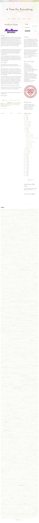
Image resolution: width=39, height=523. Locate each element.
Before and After (21, 233)
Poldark (2, 420)
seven (27, 449)
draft (11, 282)
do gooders (26, 278)
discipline (7, 278)
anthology (7, 223)
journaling (13, 348)
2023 (26, 119)
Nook (12, 403)
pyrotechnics (33, 427)
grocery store (11, 313)
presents (18, 422)
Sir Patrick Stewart (25, 451)
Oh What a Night (3, 407)
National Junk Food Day (20, 392)
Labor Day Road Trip (24, 354)
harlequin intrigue (3, 319)
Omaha (24, 407)
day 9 (12, 272)
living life (2, 361)
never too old (14, 398)
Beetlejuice (16, 233)
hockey (13, 325)
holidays (31, 329)
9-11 (12, 211)
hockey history (6, 326)
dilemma (22, 277)
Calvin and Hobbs (31, 246)
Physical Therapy (28, 145)
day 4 (3, 272)
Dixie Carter (23, 278)
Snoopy (5, 454)
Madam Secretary (15, 365)
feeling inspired (36, 294)
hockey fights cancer (35, 325)
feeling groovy (31, 294)
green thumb (36, 312)
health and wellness (29, 320)
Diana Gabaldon (35, 276)
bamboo (17, 229)
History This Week (9, 325)
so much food (14, 454)
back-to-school (25, 228)
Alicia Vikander (6, 218)
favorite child (31, 293)
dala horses (14, 269)
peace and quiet (28, 413)
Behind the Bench (26, 233)
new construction (30, 398)
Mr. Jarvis (15, 383)
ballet (15, 229)
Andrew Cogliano (29, 221)
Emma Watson (12, 287)
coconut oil (11, 259)
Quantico (37, 427)
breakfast (26, 241)
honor (4, 331)
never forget (3, 398)
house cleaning (9, 332)
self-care (21, 448)
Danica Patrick (8, 270)
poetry (37, 419)
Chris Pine (26, 253)
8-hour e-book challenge (5, 211)
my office (11, 386)
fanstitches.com (7, 293)
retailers (21, 436)
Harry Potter (18, 319)
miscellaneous (24, 376)
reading (37, 430)
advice (14, 216)
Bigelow (26, 235)
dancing (27, 269)
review (2, 437)
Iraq (12, 342)
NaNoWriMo (15, 389)
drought (35, 282)
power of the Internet (14, 421)
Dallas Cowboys (18, 269)
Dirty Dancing (31, 277)
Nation (8, 390)
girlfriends (17, 307)
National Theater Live (32, 396)
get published (23, 305)
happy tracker (14, 318)
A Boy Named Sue (16, 211)
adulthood (6, 215)
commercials (14, 260)
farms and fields (12, 293)
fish (26, 296)
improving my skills (10, 338)
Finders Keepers (35, 295)
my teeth (32, 386)
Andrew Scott (34, 221)
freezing (33, 300)
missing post (16, 377)
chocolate (8, 253)
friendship (34, 301)
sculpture (22, 445)
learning (23, 356)
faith (24, 290)
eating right (36, 284)
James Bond (8, 344)
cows (4, 265)
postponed (35, 420)
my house (29, 385)
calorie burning (19, 246)
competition (18, 260)
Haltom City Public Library (31, 314)
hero (1, 323)
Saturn (16, 444)
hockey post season (6, 327)
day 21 (31, 271)
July (26, 128)
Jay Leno (28, 344)
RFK (20, 437)
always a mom (34, 218)
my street (26, 386)
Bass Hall (36, 230)
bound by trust (36, 240)
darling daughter (21, 270)
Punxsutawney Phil (15, 427)
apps (5, 224)
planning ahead (17, 417)
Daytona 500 (15, 272)
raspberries (15, 430)
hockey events (25, 325)
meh (1, 372)
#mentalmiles (24, 209)
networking (36, 397)
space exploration (3, 455)
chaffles (2, 251)
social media (19, 454)
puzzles (30, 427)
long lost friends (25, 361)
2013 (9, 210)
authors (4, 227)
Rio (26, 437)
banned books (13, 230)
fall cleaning (29, 290)
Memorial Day (28, 132)
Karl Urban (22, 349)
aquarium (7, 224)
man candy (10, 366)
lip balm (24, 360)
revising (7, 437)
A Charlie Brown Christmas (23, 211)
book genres (25, 239)
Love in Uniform (18, 362)
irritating (14, 342)
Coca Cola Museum (6, 259)
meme (7, 372)
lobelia (15, 361)
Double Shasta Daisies (16, 281)
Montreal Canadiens (19, 379)
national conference (10, 391)
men (30, 372)
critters (35, 266)
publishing (15, 426)
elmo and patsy (5, 287)
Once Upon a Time (28, 407)
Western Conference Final (5, 105)
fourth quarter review (13, 300)
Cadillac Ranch (29, 245)
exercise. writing (6, 289)
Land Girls (36, 354)
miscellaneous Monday (5, 104)
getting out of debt (21, 306)
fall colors (32, 290)
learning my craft (27, 356)
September (28, 125)
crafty (23, 265)
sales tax (5, 443)
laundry (23, 355)
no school (17, 402)
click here (25, 47)
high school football (20, 323)
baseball (33, 230)
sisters (33, 451)
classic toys (10, 258)
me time (7, 371)
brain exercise (10, 241)
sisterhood (29, 451)
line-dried (10, 360)
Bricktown (36, 241)
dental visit (20, 275)
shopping (19, 450)
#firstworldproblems (15, 209)
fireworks (12, 296)
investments (5, 342)
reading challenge (3, 431)
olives (12, 407)
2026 (26, 115)
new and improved (19, 398)
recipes (2, 432)
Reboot (24, 431)
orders (27, 409)
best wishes (7, 235)
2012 (26, 168)
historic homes (24, 324)
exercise (34, 288)
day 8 (10, 272)
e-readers (25, 283)
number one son (20, 404)
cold (20, 259)
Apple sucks (34, 223)
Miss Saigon (12, 377)
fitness (30, 296)
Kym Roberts (12, 354)
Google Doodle (9, 311)
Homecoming (29, 330)
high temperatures (6, 324)
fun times (10, 302)
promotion (12, 425)
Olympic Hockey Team (16, 407)
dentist (23, 275)
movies (4, 383)
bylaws (22, 245)
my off (9, 386)
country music (8, 264)
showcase (24, 450)
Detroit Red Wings (21, 276)
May (26, 131)
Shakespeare (36, 449)
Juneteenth (3, 349)
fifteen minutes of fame (12, 295)
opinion (13, 409)
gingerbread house (12, 307)
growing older (20, 313)
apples (37, 223)
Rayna (24, 430)
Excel (29, 288)
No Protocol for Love (12, 402)
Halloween (24, 314)
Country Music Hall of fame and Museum (17, 264)
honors (6, 331)
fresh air (7, 301)
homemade (32, 330)
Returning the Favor (31, 436)
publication (36, 425)
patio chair (10, 413)
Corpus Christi (24, 263)
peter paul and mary (13, 415)
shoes (17, 450)
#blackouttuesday (9, 209)
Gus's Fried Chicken (7, 314)
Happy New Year (32, 317)
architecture (16, 224)
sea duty (25, 445)
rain (14, 428)
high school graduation (27, 323)
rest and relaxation (9, 436)
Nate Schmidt (36, 389)
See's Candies (7, 448)
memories (15, 372)
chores (15, 253)
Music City (36, 383)
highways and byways (12, 324)
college (31, 259)
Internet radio (36, 341)
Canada (4, 247)
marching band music (18, 367)
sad (17, 442)
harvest (8, 320)
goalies (18, 308)
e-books (22, 283)
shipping (14, 450)
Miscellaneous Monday (29, 135)
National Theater (26, 396)
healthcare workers (35, 320)
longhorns (34, 361)
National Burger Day (35, 390)
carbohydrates (4, 248)
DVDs (20, 283)
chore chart (12, 253)
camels (35, 246)
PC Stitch (23, 413)
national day (21, 391)
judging (25, 348)
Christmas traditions (8, 257)
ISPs (16, 342)
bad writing (5, 229)
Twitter (11, 100)
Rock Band (16, 438)
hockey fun (2, 326)
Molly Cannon (9, 378)
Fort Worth (5, 299)
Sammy (16, 443)
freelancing (29, 300)
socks (22, 454)
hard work (25, 318)
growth (27, 313)
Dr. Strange (8, 282)
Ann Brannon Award (18, 222)
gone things (33, 308)
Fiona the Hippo (8, 296)
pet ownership (7, 415)
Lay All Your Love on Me (34, 355)
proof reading (17, 425)
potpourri (6, 421)
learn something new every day (17, 356)
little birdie (29, 360)
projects (5, 425)
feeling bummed (26, 294)
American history (5, 221)
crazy (37, 265)
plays (13, 419)
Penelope (14, 414)
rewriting (18, 437)
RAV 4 (18, 430)
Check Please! (33, 251)
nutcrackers (24, 404)
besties (10, 235)
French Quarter (3, 301)
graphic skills (15, 312)
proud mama (31, 425)
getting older (10, 306)
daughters (31, 270)
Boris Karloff (27, 240)
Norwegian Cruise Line (32, 403)
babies (34, 227)
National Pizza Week (15, 395)
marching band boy (4, 367)
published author (3, 426)
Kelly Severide (11, 350)
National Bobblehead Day (28, 390)
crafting (18, 265)
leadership (10, 356)
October (27, 124)
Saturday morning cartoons (10, 444)
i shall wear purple (22, 336)
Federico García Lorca (7, 294)
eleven (2, 287)
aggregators (29, 216)
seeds (10, 448)
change (8, 251)
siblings (27, 450)
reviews (4, 437)
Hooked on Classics (10, 331)
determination (16, 276)
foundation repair (3, 300)
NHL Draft (10, 401)
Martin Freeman (30, 368)
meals (9, 371)
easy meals (22, 284)
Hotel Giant (36, 331)
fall (26, 290)
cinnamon (28, 257)
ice (34, 336)
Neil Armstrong (24, 397)
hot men (27, 331)
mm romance (34, 377)
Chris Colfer (18, 253)
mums (24, 383)
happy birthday (35, 315)
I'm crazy (26, 336)
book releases (5, 240)
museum (31, 383)
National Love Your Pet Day (28, 392)
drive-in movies (19, 282)
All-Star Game (24, 218)
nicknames (17, 401)
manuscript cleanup (15, 366)
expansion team (18, 289)
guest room (34, 313)
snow (8, 454)
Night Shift (28, 401)
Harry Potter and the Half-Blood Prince (27, 319)
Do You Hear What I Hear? (32, 278)
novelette (13, 404)
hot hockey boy (17, 331)
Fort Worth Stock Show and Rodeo (27, 299)
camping (2, 247)
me (4, 371)
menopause (33, 372)
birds (3, 236)
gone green (29, 308)
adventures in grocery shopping (26, 215)
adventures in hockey (8, 103)
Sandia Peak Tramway (28, 443)
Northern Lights (26, 403)
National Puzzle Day (21, 395)
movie (21, 380)
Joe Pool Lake (13, 347)
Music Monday (10, 384)
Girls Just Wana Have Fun (23, 307)
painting (14, 411)
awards (20, 227)
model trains (5, 378)
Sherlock (2, 450)
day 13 (13, 271)
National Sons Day (35, 395)
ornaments (10, 410)
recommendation (6, 432)
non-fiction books (8, 403)
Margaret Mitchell (6, 368)
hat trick (10, 320)
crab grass (14, 265)
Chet (1, 252)
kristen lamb (3, 354)
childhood (10, 252)
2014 (26, 165)
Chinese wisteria (3, 253)
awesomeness (27, 227)
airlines (15, 217)
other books (14, 410)
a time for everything (28, 212)
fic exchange (2, 295)
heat (11, 321)
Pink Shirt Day (23, 416)
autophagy (10, 227)
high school (14, 323)
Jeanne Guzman (34, 344)
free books (23, 300)
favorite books (27, 293)
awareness (23, 227)
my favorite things (25, 385)
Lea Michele (6, 356)
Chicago (3, 252)
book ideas (28, 239)
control (2, 263)
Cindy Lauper (25, 257)
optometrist (16, 409)
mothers (6, 380)
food (21, 297)
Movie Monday (24, 380)
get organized (18, 305)
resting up (18, 436)
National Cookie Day (16, 391)
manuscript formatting (21, 366)
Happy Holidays (15, 317)
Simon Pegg (9, 451)
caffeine (32, 245)
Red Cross (13, 432)
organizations (33, 409)
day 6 (7, 272)
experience (28, 289)
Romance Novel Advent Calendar (8, 439)
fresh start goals (11, 301)
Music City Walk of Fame (4, 384)
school (9, 445)
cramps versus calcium (27, 265)
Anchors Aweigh (21, 221)
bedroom (8, 233)
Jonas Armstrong (5, 348)
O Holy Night (31, 404)
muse (29, 383)
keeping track (7, 350)
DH (32, 276)
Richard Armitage (23, 437)
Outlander (31, 410)
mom (18, 378)
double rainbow (10, 281)
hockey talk (3, 329)
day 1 (5, 271)
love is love (23, 362)
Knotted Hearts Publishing (32, 353)
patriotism (13, 413)
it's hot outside (6, 343)
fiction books (7, 295)
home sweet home (23, 330)
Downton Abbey (26, 281)
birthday (10, 236)
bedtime (11, 233)
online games (26, 408)
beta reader (13, 235)
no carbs (35, 401)
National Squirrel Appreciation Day (12, 396)
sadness (25, 442)
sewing (33, 449)
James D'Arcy (12, 344)
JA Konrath (26, 343)
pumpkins (11, 427)
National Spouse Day (4, 396)
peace (25, 413)
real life (12, 431)
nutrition (27, 404)
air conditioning (8, 217)
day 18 (23, 271)
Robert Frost (9, 438)
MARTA (27, 368)
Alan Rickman (21, 217)
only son (2, 409)
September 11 (6, 449)
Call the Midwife (14, 246)
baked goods (10, 229)
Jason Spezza (24, 344)
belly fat (29, 234)
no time (21, 402)
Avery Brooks (17, 227)
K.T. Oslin (19, 349)
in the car (34, 338)
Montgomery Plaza (6, 379)
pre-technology (27, 421)
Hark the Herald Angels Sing (31, 318)
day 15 (17, 271)
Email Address (27, 27)
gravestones (25, 312)
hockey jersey (21, 326)
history (5, 325)
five (32, 296)
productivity (21, 424)
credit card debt (17, 266)
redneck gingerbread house (10, 433)
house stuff (14, 332)
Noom (14, 403)
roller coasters (32, 438)
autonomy (7, 227)
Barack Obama (18, 230)
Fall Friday (35, 290)
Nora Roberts (17, 403)
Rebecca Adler (21, 431)
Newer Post (3, 113)
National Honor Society (7, 392)
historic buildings (19, 324)
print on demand (7, 424)
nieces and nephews (23, 401)
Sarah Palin (4, 444)
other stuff (17, 410)
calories (27, 246)
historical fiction (32, 324)
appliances (2, 224)
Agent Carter (20, 216)
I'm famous (32, 336)
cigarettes (18, 257)
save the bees (22, 444)
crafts (21, 265)
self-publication (30, 448)
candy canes (19, 247)
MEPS (11, 373)
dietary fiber (12, 277)
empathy (21, 287)
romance (2, 439)
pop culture (13, 420)
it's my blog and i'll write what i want (14, 343)
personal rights (28, 414)
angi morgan (11, 222)
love (15, 362)
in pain (27, 338)
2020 (26, 157)
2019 (26, 158)
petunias (33, 415)
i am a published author (16, 335)
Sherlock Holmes (6, 450)
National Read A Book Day (28, 395)
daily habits (8, 269)
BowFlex (2, 241)
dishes (17, 278)
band (22, 229)
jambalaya (5, 344)
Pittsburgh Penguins (35, 416)
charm (25, 251)
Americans (13, 221)
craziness (34, 265)
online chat (8, 408)
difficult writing (18, 277)
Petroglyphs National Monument (25, 415)
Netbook (31, 397)
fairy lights (22, 290)
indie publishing (31, 339)
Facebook (6, 100)
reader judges (33, 430)
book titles (17, 240)
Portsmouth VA (25, 420)
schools (12, 445)
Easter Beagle (15, 284)
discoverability (14, 278)
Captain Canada (23, 247)
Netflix (34, 397)
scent (37, 444)
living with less (10, 361)
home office (13, 330)
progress (30, 424)
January (27, 152)
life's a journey (3, 360)
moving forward (11, 383)
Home (11, 113)
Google (6, 311)
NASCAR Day (22, 389)
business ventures (4, 245)
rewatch (16, 437)
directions (27, 277)
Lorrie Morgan (5, 362)
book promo (32, 239)
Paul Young (19, 413)
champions (4, 251)
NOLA (5, 403)
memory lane (20, 372)
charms (27, 251)
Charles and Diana (16, 251)
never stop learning (8, 398)
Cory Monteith (28, 263)
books (13, 103)
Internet (32, 341)
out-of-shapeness (22, 410)
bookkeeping (20, 240)
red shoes (17, 432)
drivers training (29, 282)
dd (19, 272)
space (37, 454)
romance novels (15, 439)
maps (25, 366)
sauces (18, 444)
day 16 (19, 271)
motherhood (3, 380)
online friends (22, 408)
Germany (9, 305)
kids (13, 351)
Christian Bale (30, 253)
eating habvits (28, 284)
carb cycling (34, 247)
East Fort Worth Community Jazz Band (7, 284)
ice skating (7, 337)
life (24, 359)
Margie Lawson (11, 368)
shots (21, 450)
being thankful (25, 234)
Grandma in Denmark (9, 312)
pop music (17, 420)
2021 (26, 155)
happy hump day (20, 317)
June (27, 129)
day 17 (21, 271)
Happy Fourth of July (8, 317)
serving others (21, 449)
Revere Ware (36, 436)
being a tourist (36, 233)
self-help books (25, 448)
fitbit (28, 296)
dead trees (24, 272)
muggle (18, 383)
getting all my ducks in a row (33, 305)
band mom (8, 230)
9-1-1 (11, 211)
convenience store (6, 263)
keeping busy (3, 350)
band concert (34, 229)
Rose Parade (29, 439)
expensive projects (23, 289)
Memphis (23, 372)
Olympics (21, 407)
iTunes (24, 343)
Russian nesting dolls (6, 442)
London (22, 361)
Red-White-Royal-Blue (35, 432)
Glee (8, 308)
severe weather (30, 449)
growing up (24, 313)
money (37, 378)
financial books (25, 295)
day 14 (15, 271)
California (6, 246)
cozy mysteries (10, 265)
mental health (5, 373)
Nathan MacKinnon (3, 390)
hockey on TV (26, 326)
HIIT (16, 324)
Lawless (30, 355)
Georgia (2, 305)
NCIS (11, 397)
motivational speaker (17, 380)
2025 (26, 117)
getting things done (33, 306)
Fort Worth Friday (18, 299)
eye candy (35, 289)
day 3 (1, 272)
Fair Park (14, 290)
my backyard (25, 384)
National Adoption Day (15, 390)
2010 (26, 171)
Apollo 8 (25, 223)
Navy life (9, 397)
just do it (9, 349)
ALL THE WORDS (19, 218)
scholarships (6, 445)
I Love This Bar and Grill (11, 336)
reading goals (9, 431)
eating (25, 284)
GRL (7, 313)
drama (13, 282)
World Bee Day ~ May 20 (30, 136)
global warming (11, 308)
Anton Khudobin (12, 223)
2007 (26, 175)
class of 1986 (2, 258)
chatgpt (30, 251)
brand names (19, 241)
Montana (2, 379)
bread (22, 241)
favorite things (36, 293)
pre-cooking (19, 421)
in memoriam (24, 338)
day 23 (35, 271)
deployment (28, 275)
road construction (33, 437)
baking (13, 229)
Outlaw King (35, 410)
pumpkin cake (7, 427)
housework (30, 332)
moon (23, 379)
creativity (13, 266)
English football (5, 288)
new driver (35, 398)
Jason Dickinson (20, 344)
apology (28, 223)
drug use (5, 283)
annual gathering (3, 223)
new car (26, 398)
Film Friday (18, 295)
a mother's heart (35, 211)
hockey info (10, 326)
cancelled (7, 247)
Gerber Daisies (5, 305)
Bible (21, 235)
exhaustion (14, 289)
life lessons (36, 359)
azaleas (32, 227)
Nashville (26, 389)
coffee (18, 259)
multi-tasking (21, 383)
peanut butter (10, 414)
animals (14, 222)
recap (37, 431)
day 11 (9, 271)
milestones (15, 374)
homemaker (36, 330)
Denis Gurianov (7, 275)
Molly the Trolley (14, 378)
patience (7, 413)
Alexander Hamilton (35, 217)
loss (14, 362)
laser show (15, 355)
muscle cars (26, 383)
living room (5, 361)
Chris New (22, 253)
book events (21, 239)
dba (18, 272)
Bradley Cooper (5, 241)
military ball (28, 374)
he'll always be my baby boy (21, 320)
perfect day (18, 414)
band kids (5, 230)
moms (20, 378)
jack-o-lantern (33, 343)
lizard (13, 361)
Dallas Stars (23, 269)
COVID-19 (33, 264)
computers (29, 260)
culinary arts (2, 269)
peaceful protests (33, 413)
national (10, 390)
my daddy (5, 385)
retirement (24, 436)
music (34, 383)
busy (13, 245)
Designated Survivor (35, 275)
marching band (35, 366)
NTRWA (16, 404)
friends (27, 301)
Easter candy (19, 284)
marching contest (25, 367)
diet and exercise (6, 277)
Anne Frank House (28, 222)
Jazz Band (30, 344)
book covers (17, 239)
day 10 (7, 271)
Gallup (37, 302)
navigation (6, 397)
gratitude (22, 312)
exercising (10, 289)
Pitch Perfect (29, 416)
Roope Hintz (25, 439)
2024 (26, 118)
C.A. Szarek (25, 245)
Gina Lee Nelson (7, 307)
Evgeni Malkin (26, 288)
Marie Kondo (16, 368)
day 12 (11, 271)
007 (26, 209)
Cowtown (6, 265)
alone (30, 218)
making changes (33, 365)
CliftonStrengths (23, 258)
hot (13, 331)
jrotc (22, 348)
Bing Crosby (29, 235)
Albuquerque (27, 217)
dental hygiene (16, 275)
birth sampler (6, 236)
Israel (18, 342)
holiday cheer (28, 329)
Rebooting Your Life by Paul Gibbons (30, 431)
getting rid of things (27, 306)
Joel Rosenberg (17, 347)
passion (2, 413)
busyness (15, 245)
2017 (26, 161)
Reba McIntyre (16, 431)
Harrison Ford (8, 319)
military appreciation (22, 374)
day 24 (37, 271)
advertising (10, 216)
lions (12, 360)
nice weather (14, 401)
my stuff (29, 386)
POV (10, 421)
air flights (12, 217)
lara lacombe (8, 355)
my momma (6, 386)
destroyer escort (11, 276)
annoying (37, 222)
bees (13, 233)
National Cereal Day (3, 391)
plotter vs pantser (16, 419)
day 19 (25, 271)
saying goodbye (31, 444)
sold (24, 454)
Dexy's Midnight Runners (28, 276)
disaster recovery (3, 278)
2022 (26, 154)
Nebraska (14, 397)
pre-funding (23, 421)
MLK (31, 377)
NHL (8, 401)
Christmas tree (14, 257)
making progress (6, 366)
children (20, 252)
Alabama (17, 217)
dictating (2, 277)
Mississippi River (20, 377)
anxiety (20, 223)
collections (27, 259)
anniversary (33, 222)
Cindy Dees (21, 257)
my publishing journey (17, 386)
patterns (16, 413)
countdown (32, 263)
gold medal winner (24, 308)
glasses (6, 308)
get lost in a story (13, 305)
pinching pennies (18, 416)
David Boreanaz (36, 270)
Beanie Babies (5, 233)
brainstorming (15, 241)
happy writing (18, 318)
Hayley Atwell (15, 320)
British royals (7, 242)
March (27, 150)
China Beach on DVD (35, 252)
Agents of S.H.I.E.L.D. (25, 216)
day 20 (29, 271)
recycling (10, 432)
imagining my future (30, 337)
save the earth (26, 444)
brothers (27, 242)
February (27, 151)
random (25, 428)
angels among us (5, 222)
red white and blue (23, 432)
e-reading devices (29, 283)
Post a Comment (3, 108)
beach (1, 233)
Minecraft (35, 374)
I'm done (29, 336)
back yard (15, 228)
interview (2, 342)
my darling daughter (10, 385)
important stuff (36, 337)
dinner (24, 277)
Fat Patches (22, 293)
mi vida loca (20, 373)
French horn (36, 300)
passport (4, 413)
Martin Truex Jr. (36, 368)
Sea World (28, 445)
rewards (13, 437)
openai (9, 409)
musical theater (20, 384)
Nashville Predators (31, 389)
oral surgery (20, 409)
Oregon (29, 409)
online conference (16, 408)
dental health (12, 275)
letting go (5, 359)
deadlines (28, 272)
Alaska (24, 217)
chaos (10, 251)
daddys (6, 269)
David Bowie (3, 271)
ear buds (33, 283)
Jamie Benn (16, 344)
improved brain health (4, 338)
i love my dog (36, 335)
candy (16, 247)
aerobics (16, 216)
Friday (15, 301)
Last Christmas (20, 355)
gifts (3, 307)
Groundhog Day (15, 313)
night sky (31, 401)
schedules (2, 445)
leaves (36, 356)
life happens (27, 359)
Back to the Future (7, 228)
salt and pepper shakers (10, 443)
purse (22, 427)
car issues (27, 247)
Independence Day (12, 339)
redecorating (3, 433)
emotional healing (17, 287)
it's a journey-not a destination (24, 342)
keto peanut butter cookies (24, 350)
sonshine (34, 454)
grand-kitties (31, 311)
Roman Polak (36, 438)
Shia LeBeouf (11, 450)
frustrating (2, 302)
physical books (5, 416)
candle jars (10, 247)
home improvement (7, 330)
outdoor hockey (27, 410)
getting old (6, 306)
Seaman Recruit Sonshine (34, 445)
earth (36, 283)
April (27, 148)
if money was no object (17, 337)
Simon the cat (13, 451)
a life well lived (30, 211)
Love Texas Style (34, 362)
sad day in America (21, 442)
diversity (20, 278)
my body (29, 384)
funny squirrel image (23, 302)
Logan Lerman (19, 361)
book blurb (7, 239)
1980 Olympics (4, 210)
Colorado (33, 259)
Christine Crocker (35, 253)
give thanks (36, 307)
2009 (26, 172)
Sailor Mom (34, 442)
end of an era (32, 287)
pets (31, 415)
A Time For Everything (19, 9)
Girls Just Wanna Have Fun (31, 307)
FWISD (30, 302)
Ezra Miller (2, 290)
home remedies (18, 330)
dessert (7, 276)
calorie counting (23, 246)
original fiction (6, 410)
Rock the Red (20, 438)
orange (23, 409)
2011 (26, 169)
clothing (33, 258)
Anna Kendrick (23, 222)
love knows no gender (28, 362)
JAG (36, 343)
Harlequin (36, 318)
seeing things (13, 448)
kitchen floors (16, 353)
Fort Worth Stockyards (35, 299)
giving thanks (3, 308)
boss (30, 240)
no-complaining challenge (26, 402)
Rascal (13, 430)
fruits (37, 301)
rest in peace (14, 436)
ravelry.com (21, 430)
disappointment (35, 277)
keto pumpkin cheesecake (32, 350)
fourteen (8, 300)
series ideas (17, 449)
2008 (26, 174)
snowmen (10, 454)
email (9, 287)
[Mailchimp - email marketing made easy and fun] (35, 31)
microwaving (36, 373)
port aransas (20, 420)
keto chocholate (17, 350)
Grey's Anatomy (3, 313)
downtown (30, 281)
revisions (9, 437)
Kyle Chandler (8, 354)
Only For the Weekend (35, 408)
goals (21, 308)
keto (14, 350)
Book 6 (5, 239)
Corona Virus (20, 263)
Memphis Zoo (27, 372)
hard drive (21, 318)
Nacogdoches (6, 389)
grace (16, 311)
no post (8, 402)
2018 (18, 210)
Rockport (28, 438)
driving (33, 282)
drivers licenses (24, 282)
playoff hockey (7, 419)
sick (28, 450)
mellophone (4, 372)
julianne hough (31, 348)
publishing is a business (28, 426)
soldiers (26, 454)
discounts (10, 278)
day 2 (27, 271)
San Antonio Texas (22, 443)
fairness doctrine (17, 290)
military (18, 374)
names (9, 389)
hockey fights (30, 325)
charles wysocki (21, 251)
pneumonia (24, 419)
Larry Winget (12, 355)
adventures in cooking (16, 215)
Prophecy (20, 425)
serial (13, 449)
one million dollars (3, 408)
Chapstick (12, 251)
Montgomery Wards (12, 379)
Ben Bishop (33, 234)
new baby (23, 398)
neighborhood (20, 397)
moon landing (26, 379)
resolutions (3, 436)
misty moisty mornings (26, 377)
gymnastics (18, 314)
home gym (2, 330)
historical (28, 324)
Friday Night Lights (20, 301)
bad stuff (35, 228)
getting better (3, 306)
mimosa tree (32, 374)
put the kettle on (26, 427)
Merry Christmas (15, 373)
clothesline (29, 258)
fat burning (19, 293)
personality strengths (34, 414)
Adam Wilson (2, 215)
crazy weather (3, 266)
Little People (33, 360)
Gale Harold (34, 302)
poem (35, 419)
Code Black (15, 259)
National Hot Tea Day (14, 392)
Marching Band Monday (11, 367)
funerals (13, 302)
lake (28, 354)
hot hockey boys (22, 331)
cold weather (23, 259)
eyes (37, 289)
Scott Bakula (15, 445)
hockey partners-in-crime (32, 326)
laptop (5, 355)
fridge (24, 301)
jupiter (7, 349)
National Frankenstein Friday (27, 391)
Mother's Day (35, 379)
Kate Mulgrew (36, 349)
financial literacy (30, 295)
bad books (29, 228)
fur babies (27, 302)
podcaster (29, 419)
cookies (10, 263)
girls (19, 307)
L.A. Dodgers (16, 354)
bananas (20, 229)
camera (37, 246)
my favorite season (19, 385)
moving (7, 383)
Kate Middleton (32, 349)
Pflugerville (36, 415)
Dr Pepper (33, 281)
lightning (7, 360)
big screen (23, 235)
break (24, 241)
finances (21, 295)
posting (32, 420)
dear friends (32, 272)
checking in (36, 251)
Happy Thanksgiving (8, 318)
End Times (36, 287)
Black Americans (17, 236)
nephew (28, 397)
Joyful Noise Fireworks (18, 348)
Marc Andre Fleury (29, 366)
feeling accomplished (21, 294)
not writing (7, 404)
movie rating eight (31, 380)
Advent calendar (10, 215)
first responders (23, 296)
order (25, 409)
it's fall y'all (30, 342)
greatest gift (32, 312)
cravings (32, 265)
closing (27, 258)
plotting (21, 419)
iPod (10, 342)
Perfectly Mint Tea (23, 414)
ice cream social (3, 337)
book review (9, 240)
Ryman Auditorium (14, 442)
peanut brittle (5, 414)
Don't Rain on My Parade (4, 281)
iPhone (8, 342)
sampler (18, 443)
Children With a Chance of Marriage (27, 252)
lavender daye (26, 355)
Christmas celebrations (31, 254)
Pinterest (26, 416)
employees (24, 287)
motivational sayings (11, 380)
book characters (12, 239)
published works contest (10, 426)
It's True (21, 343)
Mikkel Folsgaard (10, 374)
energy (2, 288)
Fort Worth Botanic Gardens (11, 299)
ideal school (12, 337)
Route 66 (32, 439)
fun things (7, 302)
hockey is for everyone (15, 326)
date (29, 270)
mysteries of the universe (14, 104)
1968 (1, 210)
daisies (11, 269)
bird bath (33, 235)
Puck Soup (34, 426)
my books (33, 384)
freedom (26, 300)
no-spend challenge (33, 402)
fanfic (4, 293)
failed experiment (9, 290)
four (6, 300)
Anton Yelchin (17, 223)
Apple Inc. (31, 223)
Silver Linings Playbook (4, 451)
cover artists (30, 264)
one (31, 407)
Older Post (19, 113)
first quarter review (17, 296)
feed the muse (12, 294)
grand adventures (26, 311)
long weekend (30, 361)
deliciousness (3, 275)
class (37, 257)
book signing (13, 240)
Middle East (2, 374)
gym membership (14, 314)
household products (19, 332)
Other (19, 100)
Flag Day (34, 296)
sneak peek (2, 454)
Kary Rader (27, 349)
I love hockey (32, 335)
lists (26, 360)
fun (4, 302)
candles (13, 247)
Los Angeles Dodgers (10, 362)
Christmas (3, 254)
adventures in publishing (5, 216)
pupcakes (20, 427)
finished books (3, 296)
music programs (15, 384)
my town (35, 386)
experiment (31, 289)
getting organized (15, 306)
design (31, 275)
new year (23, 399)
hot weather (33, 331)
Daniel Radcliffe (16, 270)
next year (4, 401)
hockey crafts (21, 325)
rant (10, 430)
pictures (14, 416)
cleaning (13, 258)
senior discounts (35, 448)
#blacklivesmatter (3, 209)
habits (22, 314)
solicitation (29, 454)
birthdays (13, 236)
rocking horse (25, 438)
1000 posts (36, 209)
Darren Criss (26, 270)
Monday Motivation (33, 378)
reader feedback (28, 430)
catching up (33, 248)
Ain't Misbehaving (34, 216)
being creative (9, 234)
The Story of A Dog (29, 144)
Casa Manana (20, 248)
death (35, 272)
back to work (12, 228)
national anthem (21, 390)
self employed (18, 448)
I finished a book (26, 335)
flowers (10, 297)
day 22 (33, 271)
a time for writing (35, 212)
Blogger (33, 179)
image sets (25, 337)
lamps (34, 354)
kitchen (13, 353)
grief (6, 313)
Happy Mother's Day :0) (30, 140)
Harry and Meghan (13, 319)
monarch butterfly (23, 378)
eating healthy (32, 284)
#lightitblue (20, 209)
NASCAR (19, 389)
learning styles (32, 356)
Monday (28, 378)
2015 (26, 164)
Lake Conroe (31, 354)
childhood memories (15, 252)
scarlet (35, 444)
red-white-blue (29, 432)
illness (23, 337)
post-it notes (29, 420)
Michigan (28, 373)
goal (16, 308)
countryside (26, 264)
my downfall (15, 385)
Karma (25, 349)
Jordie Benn (10, 348)
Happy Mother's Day (26, 317)
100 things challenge (31, 209)
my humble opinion (34, 385)
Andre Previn (25, 221)
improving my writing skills (17, 338)
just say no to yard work (14, 349)
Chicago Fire (7, 252)
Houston (33, 332)
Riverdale (29, 437)
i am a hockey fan (9, 335)
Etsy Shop (16, 288)
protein (23, 425)
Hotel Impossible (3, 332)
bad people (32, 228)
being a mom (31, 233)
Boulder (32, 240)
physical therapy (10, 416)
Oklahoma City (9, 407)
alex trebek (30, 217)
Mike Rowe (6, 374)
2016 (26, 162)
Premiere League (35, 421)
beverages (17, 235)
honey (2, 331)
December (28, 121)
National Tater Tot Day (20, 396)
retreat (27, 436)
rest (5, 436)
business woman (9, 245)
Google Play (13, 311)
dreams (15, 282)
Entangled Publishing (11, 288)
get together (27, 305)
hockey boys (17, 325)
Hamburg (37, 314)
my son (24, 386)
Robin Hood (13, 438)
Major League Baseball (26, 365)
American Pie (10, 221)
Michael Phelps (24, 373)
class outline (6, 258)
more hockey (31, 379)
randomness (6, 430)
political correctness (6, 420)
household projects (25, 332)
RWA (10, 442)
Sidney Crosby (31, 450)
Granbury (22, 311)
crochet (37, 266)
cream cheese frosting (8, 266)
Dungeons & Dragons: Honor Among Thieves (12, 283)
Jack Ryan (29, 343)
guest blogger (31, 313)
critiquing (31, 266)
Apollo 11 (22, 223)
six (34, 451)
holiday (24, 329)
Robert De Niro (4, 438)
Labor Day (19, 354)
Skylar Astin (36, 451)
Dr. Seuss (4, 282)
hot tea (29, 331)
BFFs (19, 235)
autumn (13, 227)
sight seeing (36, 450)
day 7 (9, 272)
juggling (27, 348)
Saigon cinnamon (29, 442)
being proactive (19, 234)
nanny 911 (11, 389)
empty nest (28, 287)
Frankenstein (19, 300)
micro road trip (32, 373)
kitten (25, 353)
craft (16, 265)
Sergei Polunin (10, 449)
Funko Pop (16, 302)
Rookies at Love (20, 439)
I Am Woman (22, 335)
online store (30, 408)
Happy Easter (3, 317)
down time (21, 281)
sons (31, 454)
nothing (11, 404)
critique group (22, 266)
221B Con (34, 210)
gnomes (15, 308)
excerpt (31, 288)
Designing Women (3, 276)
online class (12, 408)
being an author (3, 234)
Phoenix (2, 416)
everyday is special (20, 288)
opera (11, 409)
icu (9, 337)
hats (12, 320)
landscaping (2, 355)
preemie (31, 421)
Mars (25, 368)
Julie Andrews (35, 348)
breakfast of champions (31, 241)
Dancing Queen (31, 269)
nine (33, 401)
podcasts (32, 419)
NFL (6, 401)
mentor (9, 373)
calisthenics (10, 246)
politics (10, 420)
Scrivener (18, 445)
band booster (30, 229)
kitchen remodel (21, 353)
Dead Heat (21, 272)
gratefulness (18, 312)
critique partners (27, 266)
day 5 (5, 272)
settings (24, 449)
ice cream (36, 336)
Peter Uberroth (18, 415)
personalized (2, 415)
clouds (35, 258)
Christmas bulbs (20, 254)
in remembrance (31, 338)
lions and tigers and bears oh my (18, 360)
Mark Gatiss (19, 368)
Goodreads (2, 311)
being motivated (14, 234)
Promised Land (9, 425)
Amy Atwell (16, 221)
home (37, 329)
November (28, 122)
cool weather (16, 263)
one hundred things (35, 407)
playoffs (11, 419)
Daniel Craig (12, 270)
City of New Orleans (33, 257)
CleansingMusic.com (17, 258)
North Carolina (22, 403)
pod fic (27, 419)
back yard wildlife (20, 228)
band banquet (25, 229)
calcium (35, 245)
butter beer (19, 245)
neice (17, 397)
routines (35, 439)
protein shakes (27, 425)
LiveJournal (36, 360)
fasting (16, 293)
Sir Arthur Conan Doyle (19, 451)
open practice (6, 409)
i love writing (17, 336)
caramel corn (31, 247)
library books (17, 103)
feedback (16, 294)
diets (14, 277)
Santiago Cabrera (34, 443)
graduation (19, 311)
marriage (23, 368)
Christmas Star (3, 257)
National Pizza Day (9, 395)
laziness (2, 356)
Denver (25, 275)
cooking (12, 263)
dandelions (4, 270)
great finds (28, 312)
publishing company (21, 426)
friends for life (30, 301)
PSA (34, 425)
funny (19, 302)
